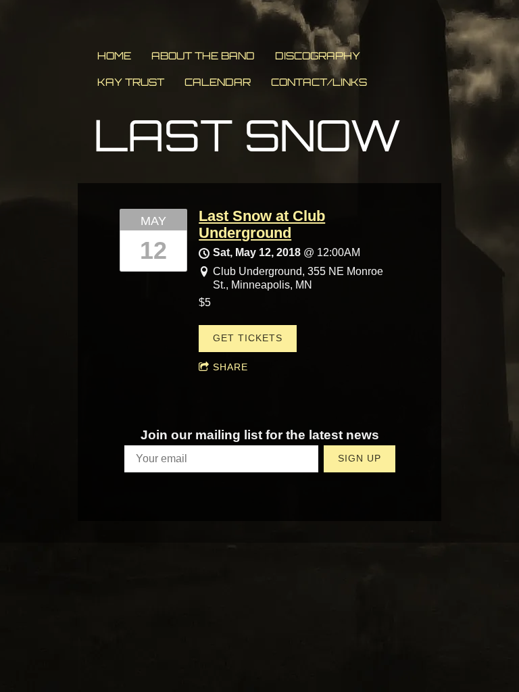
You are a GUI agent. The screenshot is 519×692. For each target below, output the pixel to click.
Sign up (359, 458)
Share (230, 367)
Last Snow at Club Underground (262, 224)
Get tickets (247, 337)
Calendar (217, 82)
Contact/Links (319, 82)
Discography (317, 55)
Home (114, 55)
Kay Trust (130, 82)
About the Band (203, 55)
